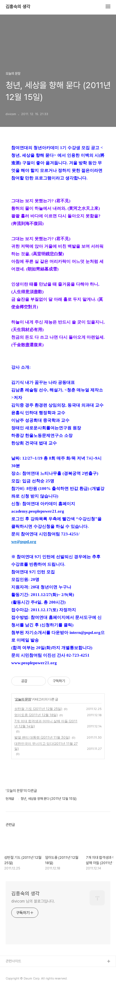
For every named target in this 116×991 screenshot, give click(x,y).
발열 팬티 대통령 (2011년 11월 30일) (42, 737)
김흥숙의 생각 (18, 6)
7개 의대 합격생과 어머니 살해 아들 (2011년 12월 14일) (45, 723)
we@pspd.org (23, 541)
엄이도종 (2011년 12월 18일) (36, 715)
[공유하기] (32, 681)
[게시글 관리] (39, 681)
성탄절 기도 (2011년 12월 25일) (38, 709)
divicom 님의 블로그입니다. (33, 901)
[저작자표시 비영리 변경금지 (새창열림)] (77, 681)
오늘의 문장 (23, 699)
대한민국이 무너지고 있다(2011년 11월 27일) (46, 746)
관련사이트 (13, 961)
